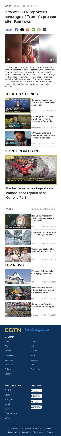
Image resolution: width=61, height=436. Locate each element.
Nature (34, 346)
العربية (7, 404)
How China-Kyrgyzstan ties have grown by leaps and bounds (42, 218)
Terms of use (13, 432)
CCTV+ (8, 418)
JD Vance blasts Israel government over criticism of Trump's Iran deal (43, 135)
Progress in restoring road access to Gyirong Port (43, 233)
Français (9, 399)
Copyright (25, 432)
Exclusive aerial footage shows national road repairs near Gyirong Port (29, 192)
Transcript (35, 369)
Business (9, 355)
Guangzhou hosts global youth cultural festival (42, 250)
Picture (34, 350)
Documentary (11, 413)
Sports (8, 374)
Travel (33, 341)
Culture (8, 369)
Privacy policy (38, 432)
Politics (8, 350)
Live (32, 364)
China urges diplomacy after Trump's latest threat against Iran (43, 102)
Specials (34, 360)
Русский (8, 408)
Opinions (9, 360)
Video (33, 355)
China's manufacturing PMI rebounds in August (42, 305)
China (7, 341)
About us (50, 432)
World (7, 346)
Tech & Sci (9, 364)
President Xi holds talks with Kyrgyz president (42, 272)
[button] (8, 59)
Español (8, 395)
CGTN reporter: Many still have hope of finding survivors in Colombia (43, 119)
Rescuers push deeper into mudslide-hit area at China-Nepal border (42, 290)
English (8, 390)
